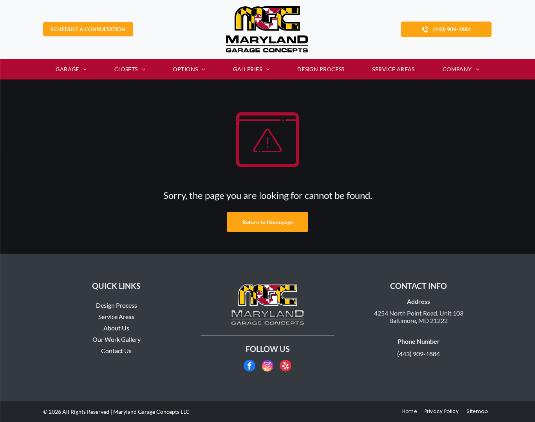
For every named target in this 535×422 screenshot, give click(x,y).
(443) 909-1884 (418, 353)
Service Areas (116, 316)
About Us (116, 328)
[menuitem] (71, 69)
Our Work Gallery (116, 339)
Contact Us (116, 350)
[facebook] (249, 366)
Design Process (116, 305)
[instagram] (267, 366)
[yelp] (285, 366)
